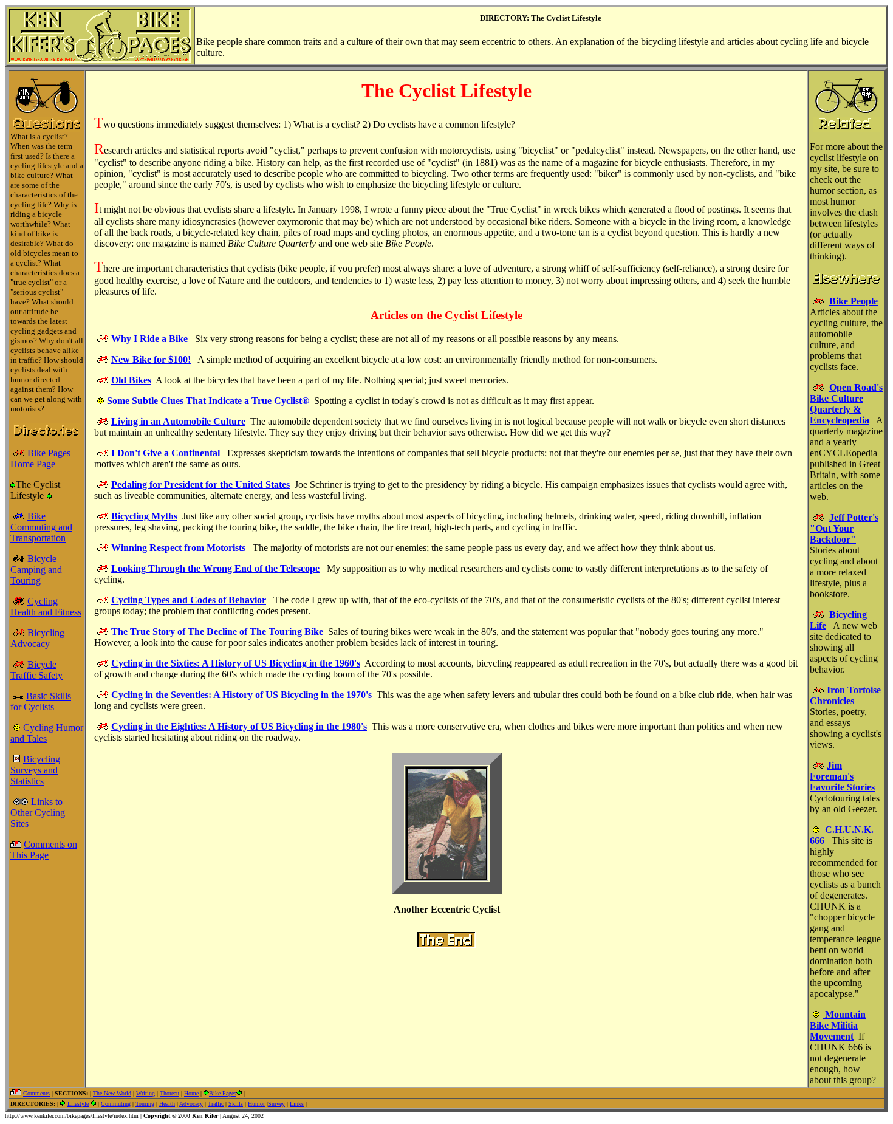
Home (191, 1093)
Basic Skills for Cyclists (40, 701)
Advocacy (191, 1103)
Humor (256, 1103)
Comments (36, 1093)
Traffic (216, 1103)
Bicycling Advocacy (37, 638)
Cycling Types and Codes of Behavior (188, 600)
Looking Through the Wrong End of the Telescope (215, 568)
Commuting (116, 1103)
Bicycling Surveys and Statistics (35, 770)
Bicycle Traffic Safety (36, 669)
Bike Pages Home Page (40, 458)
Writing (145, 1093)
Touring (144, 1103)
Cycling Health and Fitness (45, 606)
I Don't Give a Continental (165, 453)
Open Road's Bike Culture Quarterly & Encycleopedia (846, 403)
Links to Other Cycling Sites (37, 813)
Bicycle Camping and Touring (36, 569)
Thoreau (169, 1093)
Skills (235, 1103)
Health (167, 1103)
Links (297, 1103)
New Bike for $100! (151, 359)
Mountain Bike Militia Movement (838, 1025)
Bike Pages (222, 1093)
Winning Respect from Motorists (178, 548)
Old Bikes (131, 380)
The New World (112, 1093)
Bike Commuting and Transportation (41, 527)
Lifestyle (78, 1103)
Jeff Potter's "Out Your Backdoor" (844, 528)
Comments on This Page (43, 849)
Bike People (853, 301)
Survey (276, 1103)
